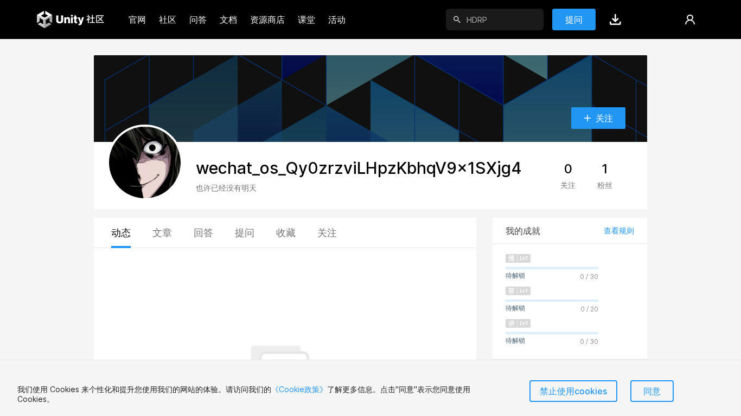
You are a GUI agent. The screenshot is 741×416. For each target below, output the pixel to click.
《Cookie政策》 (299, 389)
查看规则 (619, 230)
